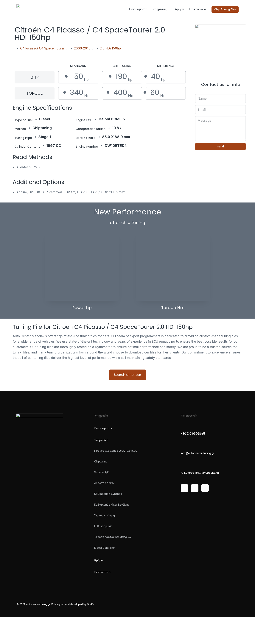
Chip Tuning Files (225, 9)
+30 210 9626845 (193, 433)
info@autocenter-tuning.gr (197, 453)
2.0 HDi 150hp (110, 48)
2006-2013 (82, 48)
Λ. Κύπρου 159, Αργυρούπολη (200, 472)
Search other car (127, 375)
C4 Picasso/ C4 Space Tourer (42, 48)
